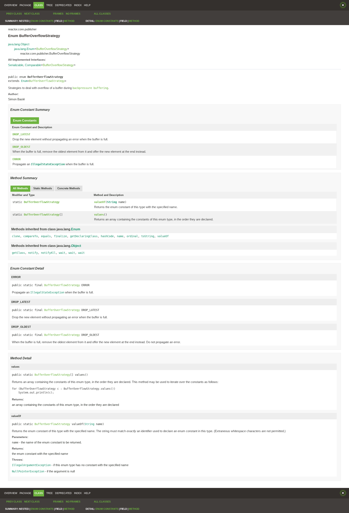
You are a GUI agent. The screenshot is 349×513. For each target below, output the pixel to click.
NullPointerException (28, 471)
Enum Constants (42, 21)
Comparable (33, 65)
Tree (49, 5)
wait (62, 252)
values (99, 214)
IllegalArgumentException (31, 465)
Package (25, 5)
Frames (58, 13)
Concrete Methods (68, 188)
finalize (60, 236)
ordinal (132, 236)
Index (78, 5)
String (112, 202)
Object (76, 246)
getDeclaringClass (84, 236)
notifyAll (48, 252)
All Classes (102, 13)
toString (147, 236)
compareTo (30, 236)
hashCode (107, 236)
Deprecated (63, 5)
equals (46, 236)
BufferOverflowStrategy (51, 49)
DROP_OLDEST (21, 146)
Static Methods (42, 188)
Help (87, 5)
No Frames (73, 13)
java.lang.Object (18, 44)
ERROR (17, 159)
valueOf (99, 202)
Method (69, 21)
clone (16, 236)
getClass (18, 252)
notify (33, 252)
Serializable (15, 65)
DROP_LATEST (21, 134)
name (120, 236)
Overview (10, 5)
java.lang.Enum (24, 49)
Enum (24, 81)
